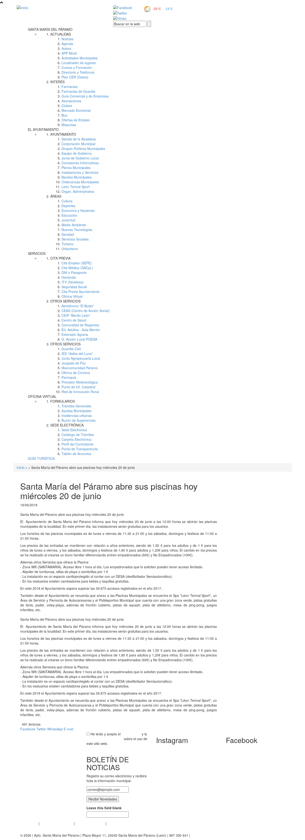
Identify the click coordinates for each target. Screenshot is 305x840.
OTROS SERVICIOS (65, 301)
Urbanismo (69, 248)
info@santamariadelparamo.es (214, 835)
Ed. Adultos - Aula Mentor (80, 329)
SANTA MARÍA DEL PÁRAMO (50, 29)
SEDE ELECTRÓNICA (67, 425)
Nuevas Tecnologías (76, 229)
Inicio (21, 467)
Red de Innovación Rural (80, 391)
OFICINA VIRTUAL (42, 396)
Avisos (66, 48)
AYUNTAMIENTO (63, 134)
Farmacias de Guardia (78, 91)
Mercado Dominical (76, 110)
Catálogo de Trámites (77, 434)
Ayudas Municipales (76, 410)
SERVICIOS (37, 253)
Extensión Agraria (74, 334)
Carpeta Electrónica (76, 439)
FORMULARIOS (62, 401)
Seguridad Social (74, 286)
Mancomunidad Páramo (79, 367)
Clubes (66, 105)
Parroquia (68, 377)
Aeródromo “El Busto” (77, 305)
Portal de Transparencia (79, 448)
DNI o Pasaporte (73, 272)
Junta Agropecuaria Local (80, 358)
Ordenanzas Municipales (80, 181)
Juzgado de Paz (73, 363)
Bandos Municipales (76, 177)
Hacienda (68, 277)
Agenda (67, 43)
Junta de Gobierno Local (80, 158)
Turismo (67, 243)
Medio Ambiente (73, 224)
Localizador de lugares (78, 62)
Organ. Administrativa (77, 191)
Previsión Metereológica (79, 382)
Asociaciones (71, 100)
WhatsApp (55, 729)
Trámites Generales (76, 406)
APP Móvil (69, 53)
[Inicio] (59, 7)
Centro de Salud (73, 320)
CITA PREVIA (60, 258)
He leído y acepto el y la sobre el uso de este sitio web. (116, 739)
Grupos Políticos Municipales (83, 148)
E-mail (68, 729)
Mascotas (68, 124)
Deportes (68, 205)
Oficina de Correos (75, 372)
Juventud (68, 220)
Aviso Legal (29, 823)
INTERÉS (57, 81)
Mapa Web (115, 823)
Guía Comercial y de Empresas (85, 96)
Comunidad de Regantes (80, 325)
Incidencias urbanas (76, 415)
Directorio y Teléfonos (77, 72)
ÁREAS (55, 196)
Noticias (67, 38)
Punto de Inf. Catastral (78, 386)
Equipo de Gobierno (76, 153)
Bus (64, 115)
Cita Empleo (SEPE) (76, 263)
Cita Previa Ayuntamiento (80, 291)
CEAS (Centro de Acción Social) (85, 310)
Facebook (27, 729)
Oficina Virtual (71, 296)
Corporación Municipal (78, 143)
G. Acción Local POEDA (79, 339)
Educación (69, 215)
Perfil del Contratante (77, 444)
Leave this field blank (104, 807)
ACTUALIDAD (60, 34)
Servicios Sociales (75, 239)
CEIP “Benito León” (76, 315)
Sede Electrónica (74, 429)
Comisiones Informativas (80, 162)
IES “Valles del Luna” (77, 353)
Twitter (41, 729)
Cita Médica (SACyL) (77, 267)
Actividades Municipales (79, 58)
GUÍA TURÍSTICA (41, 458)
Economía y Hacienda (78, 210)
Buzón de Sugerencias (78, 420)
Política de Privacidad (57, 823)
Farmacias (69, 86)
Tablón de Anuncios (76, 453)
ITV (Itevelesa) (72, 282)
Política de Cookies (90, 823)
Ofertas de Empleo (75, 120)
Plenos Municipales (76, 167)
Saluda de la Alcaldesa (78, 139)
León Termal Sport (75, 186)
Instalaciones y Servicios (79, 172)
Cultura (66, 201)
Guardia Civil (71, 348)
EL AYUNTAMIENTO (43, 129)
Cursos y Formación (76, 67)
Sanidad (67, 234)
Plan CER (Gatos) (74, 77)
